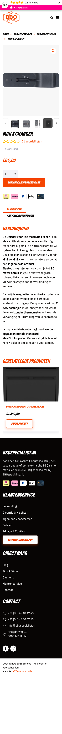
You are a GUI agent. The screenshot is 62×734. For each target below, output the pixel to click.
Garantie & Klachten (15, 512)
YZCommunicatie (22, 671)
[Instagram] (13, 649)
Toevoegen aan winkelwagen (24, 182)
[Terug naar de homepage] (11, 17)
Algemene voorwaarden (17, 519)
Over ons (8, 577)
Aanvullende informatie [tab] (20, 215)
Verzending (10, 506)
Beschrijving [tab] (14, 209)
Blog (5, 565)
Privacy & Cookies (14, 531)
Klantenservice (12, 584)
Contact (8, 590)
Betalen (7, 525)
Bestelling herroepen (20, 540)
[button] (51, 17)
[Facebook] (6, 649)
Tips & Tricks (10, 571)
